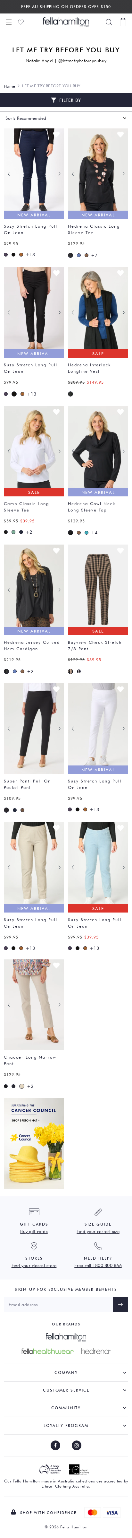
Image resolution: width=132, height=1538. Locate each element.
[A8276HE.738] (15, 671)
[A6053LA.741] (13, 1086)
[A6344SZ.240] (22, 810)
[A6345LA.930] (79, 671)
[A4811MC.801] (6, 532)
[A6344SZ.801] (6, 810)
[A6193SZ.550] (6, 255)
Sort (9, 118)
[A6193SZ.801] (13, 255)
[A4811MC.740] (21, 532)
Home (9, 86)
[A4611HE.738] (79, 255)
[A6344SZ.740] (15, 810)
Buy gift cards (34, 1231)
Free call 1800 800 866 (98, 1265)
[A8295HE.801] (70, 394)
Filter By (70, 100)
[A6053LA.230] (21, 1086)
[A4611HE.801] (70, 255)
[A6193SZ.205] (21, 255)
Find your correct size (98, 1231)
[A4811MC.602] (13, 532)
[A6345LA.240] (70, 671)
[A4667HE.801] (70, 532)
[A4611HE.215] (86, 255)
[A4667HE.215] (79, 533)
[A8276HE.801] (6, 671)
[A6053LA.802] (6, 1086)
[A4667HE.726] (86, 533)
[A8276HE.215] (22, 671)
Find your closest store (34, 1265)
